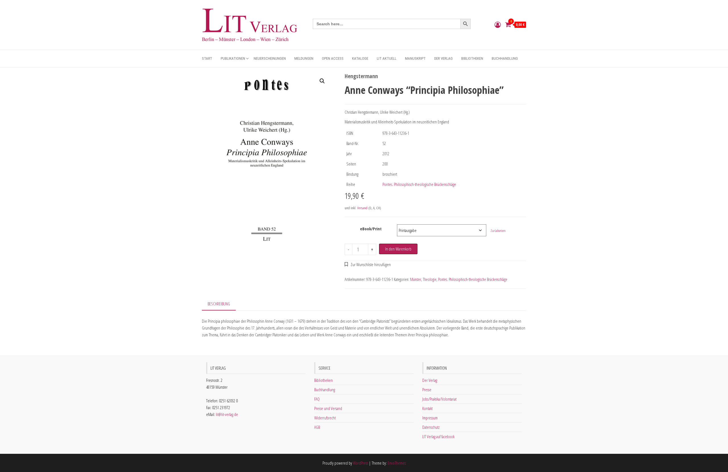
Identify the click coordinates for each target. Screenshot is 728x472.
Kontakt (427, 408)
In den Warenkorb (398, 249)
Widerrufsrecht (325, 418)
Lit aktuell (386, 58)
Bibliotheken (472, 58)
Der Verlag (443, 58)
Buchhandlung (505, 58)
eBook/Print (371, 228)
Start (207, 58)
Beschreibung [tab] (219, 304)
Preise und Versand (328, 408)
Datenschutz (431, 427)
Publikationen (233, 58)
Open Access (333, 58)
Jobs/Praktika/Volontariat (439, 399)
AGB (317, 427)
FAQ (317, 399)
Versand (362, 207)
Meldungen (303, 58)
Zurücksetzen (498, 230)
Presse (426, 389)
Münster (415, 279)
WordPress (360, 463)
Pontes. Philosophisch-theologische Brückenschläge (419, 184)
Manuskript (415, 58)
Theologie (430, 279)
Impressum (430, 418)
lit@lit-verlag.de (227, 414)
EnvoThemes (397, 463)
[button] (322, 81)
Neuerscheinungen (270, 58)
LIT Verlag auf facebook (438, 436)
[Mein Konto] (498, 24)
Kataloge (360, 58)
